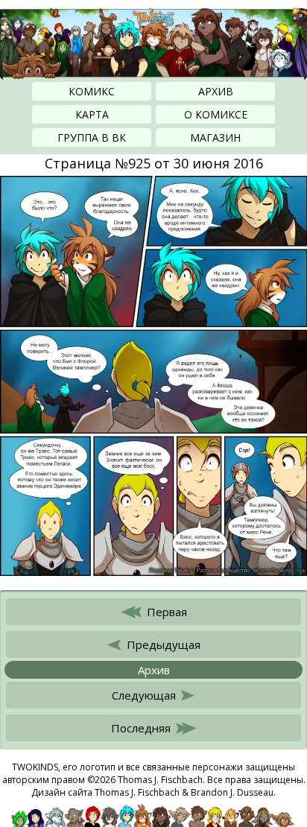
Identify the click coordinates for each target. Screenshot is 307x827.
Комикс (92, 91)
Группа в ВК (91, 137)
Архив (215, 91)
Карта (92, 114)
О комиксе (215, 114)
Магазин (215, 137)
